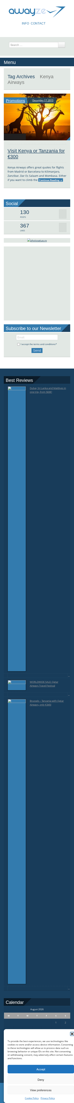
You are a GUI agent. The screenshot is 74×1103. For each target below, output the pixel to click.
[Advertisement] (37, 283)
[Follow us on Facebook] (37, 30)
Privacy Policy (48, 1098)
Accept (40, 1069)
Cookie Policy (32, 1098)
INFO (25, 23)
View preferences (41, 1090)
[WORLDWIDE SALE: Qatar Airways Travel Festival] (17, 685)
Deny (41, 1080)
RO (50, 23)
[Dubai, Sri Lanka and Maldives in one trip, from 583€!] (17, 528)
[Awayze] (37, 10)
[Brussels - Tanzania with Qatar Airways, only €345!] (17, 841)
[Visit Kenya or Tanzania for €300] (37, 117)
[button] (72, 1034)
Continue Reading (50, 180)
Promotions (15, 101)
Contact (38, 23)
